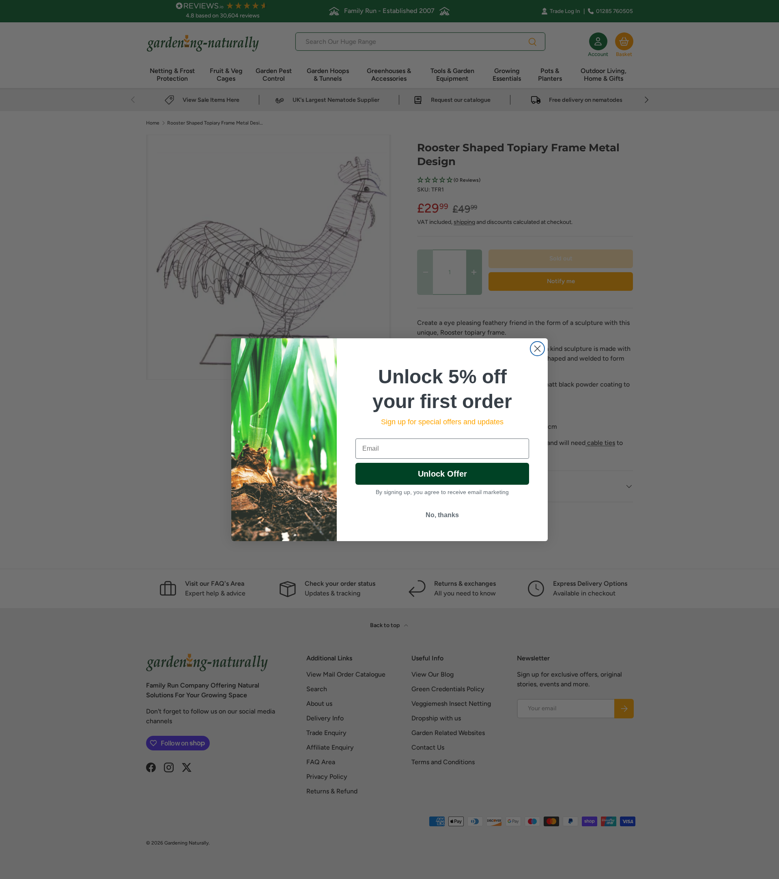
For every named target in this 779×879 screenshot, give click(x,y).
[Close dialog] (537, 349)
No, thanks (442, 514)
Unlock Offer (442, 473)
